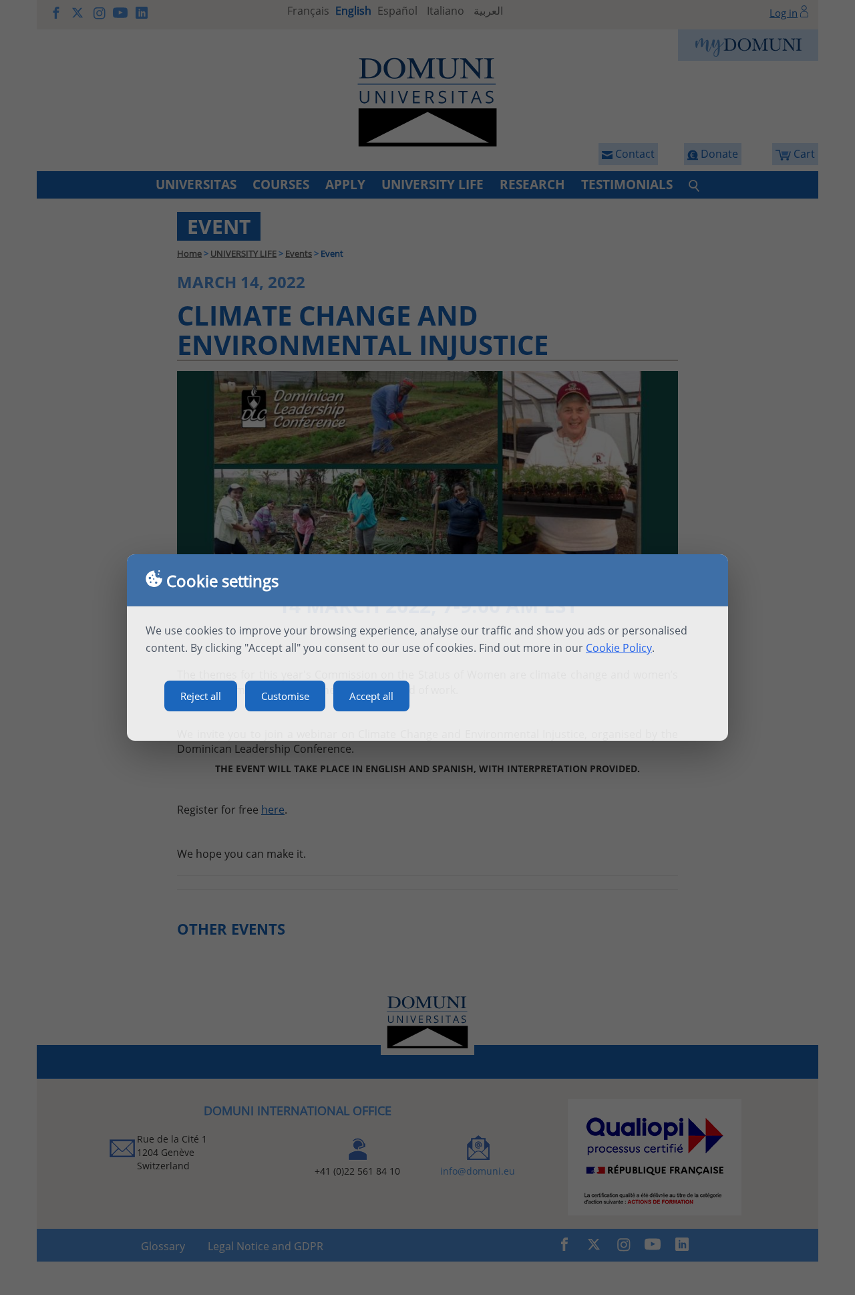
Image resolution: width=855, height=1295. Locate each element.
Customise (285, 696)
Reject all (200, 696)
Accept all (371, 696)
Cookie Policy (619, 647)
